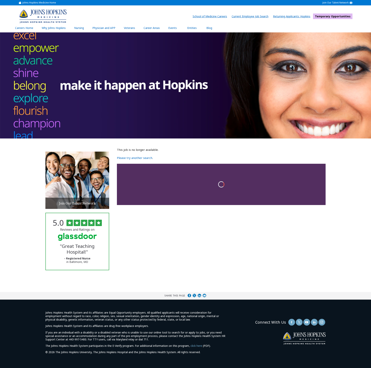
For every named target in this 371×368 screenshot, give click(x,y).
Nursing (81, 29)
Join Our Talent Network (335, 3)
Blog (209, 28)
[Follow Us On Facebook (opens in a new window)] (291, 322)
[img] (43, 16)
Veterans (129, 28)
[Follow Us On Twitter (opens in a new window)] (299, 322)
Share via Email (204, 295)
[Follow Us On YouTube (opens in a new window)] (306, 322)
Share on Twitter (194, 295)
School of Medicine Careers (211, 16)
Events (172, 28)
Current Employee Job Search (251, 16)
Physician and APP (105, 29)
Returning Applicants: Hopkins (292, 16)
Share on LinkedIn (199, 295)
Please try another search (134, 158)
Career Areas (152, 28)
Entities (195, 29)
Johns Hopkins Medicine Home (39, 3)
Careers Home (24, 28)
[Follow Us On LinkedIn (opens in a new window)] (314, 322)
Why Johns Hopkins (54, 28)
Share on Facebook (189, 295)
